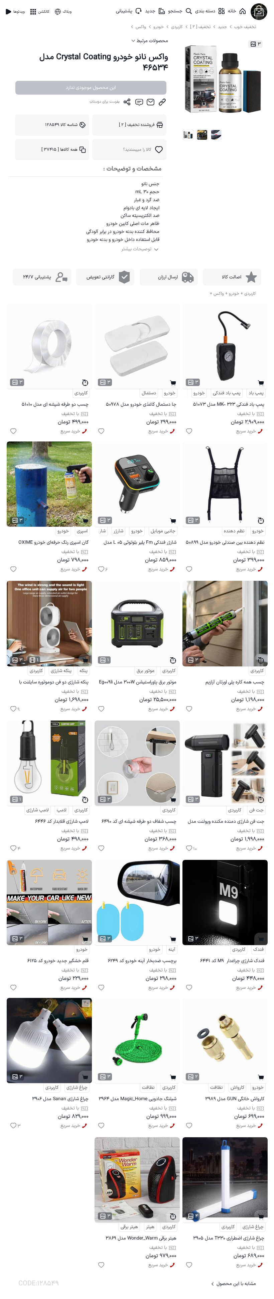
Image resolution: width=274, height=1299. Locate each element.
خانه (232, 11)
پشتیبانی (124, 11)
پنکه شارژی (61, 670)
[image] (188, 135)
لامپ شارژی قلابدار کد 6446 (62, 821)
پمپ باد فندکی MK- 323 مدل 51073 (228, 404)
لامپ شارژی (37, 810)
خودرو (159, 27)
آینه (171, 949)
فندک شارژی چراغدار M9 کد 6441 (232, 960)
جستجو (175, 11)
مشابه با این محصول (236, 1283)
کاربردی (177, 27)
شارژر (118, 531)
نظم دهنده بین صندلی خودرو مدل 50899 (225, 542)
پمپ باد (256, 393)
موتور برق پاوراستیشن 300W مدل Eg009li (137, 682)
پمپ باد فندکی (227, 393)
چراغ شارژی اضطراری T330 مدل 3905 (228, 1238)
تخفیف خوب (245, 27)
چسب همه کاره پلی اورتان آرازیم (235, 682)
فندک (258, 949)
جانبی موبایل (163, 531)
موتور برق (145, 670)
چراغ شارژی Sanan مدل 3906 (60, 1098)
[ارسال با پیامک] (139, 103)
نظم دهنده (234, 531)
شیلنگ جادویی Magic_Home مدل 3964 (137, 1098)
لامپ (61, 810)
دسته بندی (205, 11)
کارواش (237, 1087)
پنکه (84, 670)
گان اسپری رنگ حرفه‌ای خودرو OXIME (53, 542)
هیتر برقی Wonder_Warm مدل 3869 (141, 1238)
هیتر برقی (129, 1226)
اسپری (82, 531)
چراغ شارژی (77, 1087)
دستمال (149, 393)
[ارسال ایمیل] (150, 103)
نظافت (216, 1087)
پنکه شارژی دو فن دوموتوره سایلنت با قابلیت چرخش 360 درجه (54, 683)
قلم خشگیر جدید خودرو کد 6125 (58, 960)
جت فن (256, 810)
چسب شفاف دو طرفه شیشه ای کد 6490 (139, 821)
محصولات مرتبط (151, 40)
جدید (150, 11)
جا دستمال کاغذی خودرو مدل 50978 (141, 404)
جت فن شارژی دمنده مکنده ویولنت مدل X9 (226, 822)
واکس (141, 27)
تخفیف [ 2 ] (200, 27)
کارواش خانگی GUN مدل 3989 (234, 1098)
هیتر (150, 1226)
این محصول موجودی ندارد (91, 87)
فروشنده (137, 125)
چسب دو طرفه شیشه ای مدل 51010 (55, 404)
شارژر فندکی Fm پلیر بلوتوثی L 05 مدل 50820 (140, 543)
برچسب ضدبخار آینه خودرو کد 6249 (142, 960)
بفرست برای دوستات (105, 102)
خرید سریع (246, 431)
